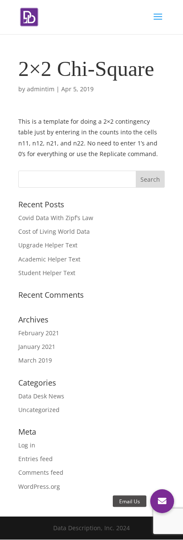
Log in (26, 445)
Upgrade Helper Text (47, 245)
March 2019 (35, 360)
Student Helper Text (46, 273)
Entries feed (35, 459)
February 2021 (38, 333)
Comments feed (40, 472)
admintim (40, 89)
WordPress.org (39, 486)
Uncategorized (39, 410)
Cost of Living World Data (54, 231)
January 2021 (36, 347)
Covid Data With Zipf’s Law (55, 218)
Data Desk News (41, 396)
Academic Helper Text (49, 259)
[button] (162, 501)
